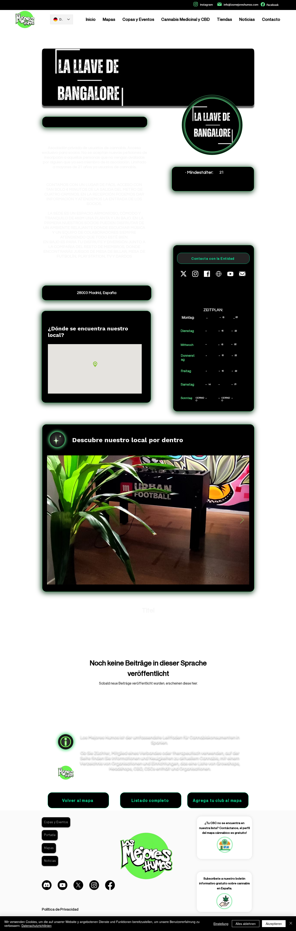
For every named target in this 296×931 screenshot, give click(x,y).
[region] (224, 844)
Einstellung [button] (220, 923)
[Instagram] (94, 885)
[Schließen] (290, 924)
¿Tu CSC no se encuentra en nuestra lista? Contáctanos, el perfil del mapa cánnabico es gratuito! (224, 827)
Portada (49, 835)
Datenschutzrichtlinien (36, 925)
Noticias (50, 861)
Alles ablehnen (246, 923)
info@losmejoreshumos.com (241, 4)
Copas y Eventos (56, 822)
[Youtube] (62, 885)
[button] (224, 901)
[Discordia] (47, 885)
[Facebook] (110, 885)
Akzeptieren (274, 923)
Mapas (49, 848)
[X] (78, 885)
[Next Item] (241, 520)
